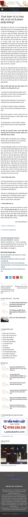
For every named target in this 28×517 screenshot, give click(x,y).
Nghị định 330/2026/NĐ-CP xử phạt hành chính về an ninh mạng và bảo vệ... (18, 368)
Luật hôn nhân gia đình (8, 349)
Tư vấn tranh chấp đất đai (8, 341)
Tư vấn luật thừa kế (7, 343)
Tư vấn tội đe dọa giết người (9, 229)
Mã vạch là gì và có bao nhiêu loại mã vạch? (21, 287)
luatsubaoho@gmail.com (14, 493)
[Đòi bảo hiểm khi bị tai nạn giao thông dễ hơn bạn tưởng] (5, 384)
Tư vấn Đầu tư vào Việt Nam (9, 355)
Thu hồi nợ (5, 345)
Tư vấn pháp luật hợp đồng (9, 351)
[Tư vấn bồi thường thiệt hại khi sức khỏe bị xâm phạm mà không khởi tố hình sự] (5, 304)
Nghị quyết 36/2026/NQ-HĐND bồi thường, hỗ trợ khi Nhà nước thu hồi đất (18, 399)
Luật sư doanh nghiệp (7, 339)
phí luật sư (15, 506)
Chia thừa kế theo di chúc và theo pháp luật (12, 263)
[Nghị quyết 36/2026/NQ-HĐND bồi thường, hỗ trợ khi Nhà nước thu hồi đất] (5, 399)
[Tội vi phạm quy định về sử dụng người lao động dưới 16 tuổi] (5, 312)
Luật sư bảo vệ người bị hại (9, 335)
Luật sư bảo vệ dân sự (8, 337)
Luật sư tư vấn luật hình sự (8, 225)
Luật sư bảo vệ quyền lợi (8, 353)
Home (2, 13)
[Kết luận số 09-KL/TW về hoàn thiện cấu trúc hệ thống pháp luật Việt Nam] (5, 407)
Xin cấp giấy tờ (6, 347)
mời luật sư (22, 504)
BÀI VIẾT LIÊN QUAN (6, 298)
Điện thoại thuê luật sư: (8, 490)
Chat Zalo (16, 240)
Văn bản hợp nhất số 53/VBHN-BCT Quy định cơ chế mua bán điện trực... (18, 392)
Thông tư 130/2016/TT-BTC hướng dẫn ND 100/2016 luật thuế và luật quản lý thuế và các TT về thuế (7, 290)
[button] (26, 9)
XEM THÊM (16, 298)
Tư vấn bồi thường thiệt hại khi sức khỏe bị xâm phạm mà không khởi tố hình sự (18, 304)
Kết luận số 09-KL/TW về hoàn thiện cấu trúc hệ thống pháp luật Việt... (18, 407)
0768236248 (9, 240)
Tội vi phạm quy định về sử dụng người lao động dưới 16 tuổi (17, 311)
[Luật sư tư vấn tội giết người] (5, 319)
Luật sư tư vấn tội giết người (17, 317)
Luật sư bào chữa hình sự (9, 333)
